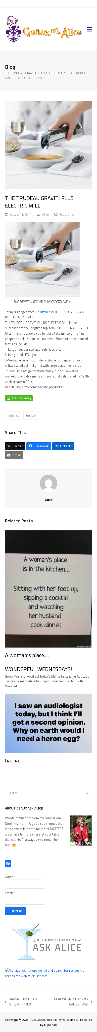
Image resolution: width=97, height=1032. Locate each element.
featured (13, 415)
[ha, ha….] (48, 722)
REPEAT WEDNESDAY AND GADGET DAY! (68, 1001)
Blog (63, 214)
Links (70, 214)
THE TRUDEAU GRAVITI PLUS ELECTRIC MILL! (35, 73)
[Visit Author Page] (48, 482)
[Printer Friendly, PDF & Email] (19, 398)
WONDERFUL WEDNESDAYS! (38, 669)
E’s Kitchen (43, 311)
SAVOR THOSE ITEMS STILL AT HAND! (22, 1001)
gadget (31, 415)
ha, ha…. (14, 760)
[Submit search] (87, 793)
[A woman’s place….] (48, 588)
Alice (45, 214)
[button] (89, 29)
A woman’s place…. (27, 655)
